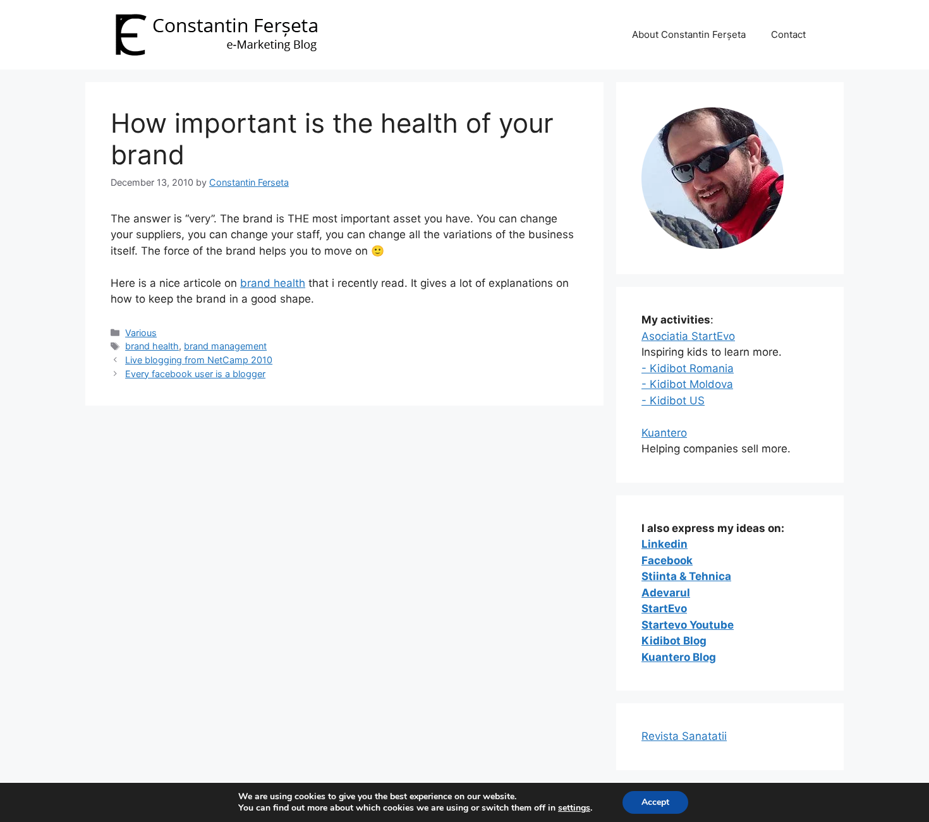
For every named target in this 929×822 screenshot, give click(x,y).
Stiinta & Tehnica (686, 576)
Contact (788, 34)
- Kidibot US (673, 400)
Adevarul (665, 592)
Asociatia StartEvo (688, 336)
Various (141, 332)
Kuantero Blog (678, 657)
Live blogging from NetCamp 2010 (198, 359)
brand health (272, 283)
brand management (225, 346)
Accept (655, 802)
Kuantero (664, 432)
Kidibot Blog (674, 640)
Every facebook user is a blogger (195, 373)
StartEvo (664, 608)
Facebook (667, 560)
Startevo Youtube (687, 625)
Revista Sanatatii (684, 736)
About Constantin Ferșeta (689, 34)
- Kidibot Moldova (687, 384)
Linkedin (664, 544)
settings (574, 808)
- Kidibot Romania (687, 368)
